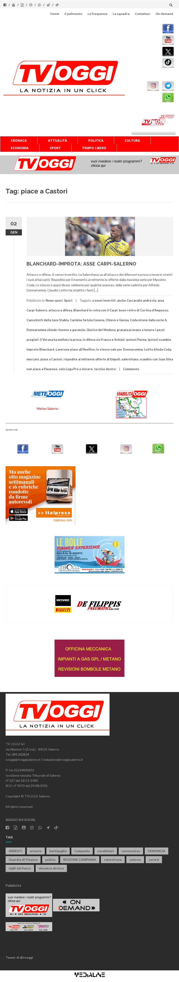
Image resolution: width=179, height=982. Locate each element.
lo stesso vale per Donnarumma (119, 349)
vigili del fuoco (20, 868)
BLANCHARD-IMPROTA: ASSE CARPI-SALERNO (81, 264)
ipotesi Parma (136, 339)
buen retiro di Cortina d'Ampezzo (143, 310)
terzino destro (105, 369)
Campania (82, 851)
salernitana (129, 359)
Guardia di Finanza (23, 859)
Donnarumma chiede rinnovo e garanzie (56, 330)
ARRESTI (15, 851)
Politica (95, 140)
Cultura (132, 140)
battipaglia (58, 851)
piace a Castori (51, 359)
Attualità (57, 140)
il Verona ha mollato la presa (60, 339)
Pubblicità (13, 885)
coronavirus (131, 851)
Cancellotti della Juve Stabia (48, 320)
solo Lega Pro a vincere (76, 369)
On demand (164, 14)
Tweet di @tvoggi (19, 957)
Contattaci (142, 14)
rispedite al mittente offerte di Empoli (92, 359)
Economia (20, 148)
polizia (50, 859)
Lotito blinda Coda (157, 349)
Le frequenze (97, 14)
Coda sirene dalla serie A (148, 320)
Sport (55, 148)
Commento (131, 369)
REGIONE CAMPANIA (79, 859)
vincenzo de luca (51, 868)
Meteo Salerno (47, 408)
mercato (33, 359)
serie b (154, 859)
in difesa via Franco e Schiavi (104, 339)
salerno (135, 859)
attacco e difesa (60, 310)
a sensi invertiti (104, 300)
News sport (54, 300)
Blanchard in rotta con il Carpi (95, 310)
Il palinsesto (73, 14)
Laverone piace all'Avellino (75, 349)
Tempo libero (94, 148)
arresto (36, 851)
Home (54, 14)
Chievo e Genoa (117, 320)
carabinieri (105, 851)
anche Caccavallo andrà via (136, 300)
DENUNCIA (156, 851)
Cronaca (19, 140)
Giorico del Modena (100, 330)
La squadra (121, 14)
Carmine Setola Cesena (87, 320)
